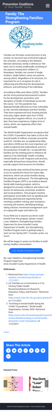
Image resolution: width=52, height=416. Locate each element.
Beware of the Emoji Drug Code (13, 383)
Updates (6, 332)
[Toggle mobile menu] (48, 6)
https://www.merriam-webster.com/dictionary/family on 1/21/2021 (26, 277)
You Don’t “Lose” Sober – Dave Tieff (38, 383)
